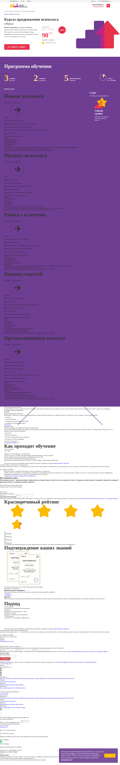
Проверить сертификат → (8, 594)
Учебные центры (20, 688)
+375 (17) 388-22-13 (97, 4)
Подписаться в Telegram (11, 476)
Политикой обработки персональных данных (91, 498)
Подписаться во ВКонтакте (27, 476)
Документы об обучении (66, 678)
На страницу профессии (11, 442)
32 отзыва (5, 693)
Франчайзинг (20, 685)
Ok (110, 756)
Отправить (5, 658)
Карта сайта (11, 688)
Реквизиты (55, 678)
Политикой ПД (66, 760)
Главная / (6, 11)
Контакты (13, 681)
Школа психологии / (14, 11)
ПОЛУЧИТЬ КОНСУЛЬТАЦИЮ (8, 497)
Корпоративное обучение (61, 463)
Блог (1, 688)
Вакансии (7, 681)
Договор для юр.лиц (46, 678)
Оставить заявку (17, 47)
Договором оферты (112, 498)
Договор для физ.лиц (6, 678)
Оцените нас (4, 695)
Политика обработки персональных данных (26, 678)
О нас (22, 1)
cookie (72, 754)
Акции (29, 1)
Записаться (7, 425)
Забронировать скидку (7, 641)
